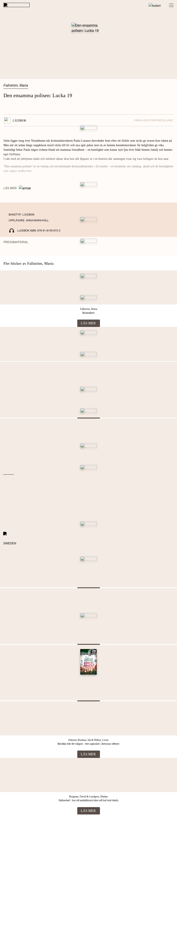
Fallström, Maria (15, 85)
